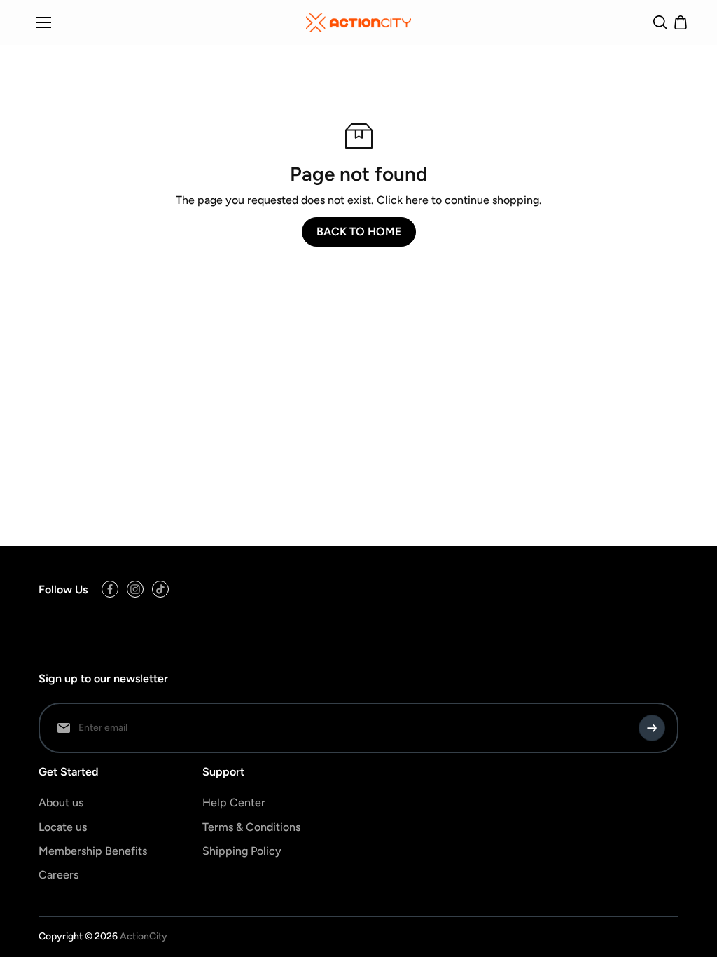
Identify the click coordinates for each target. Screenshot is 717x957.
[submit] (652, 728)
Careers (58, 874)
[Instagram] (135, 589)
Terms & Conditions (251, 827)
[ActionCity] (358, 23)
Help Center (233, 802)
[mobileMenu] (43, 22)
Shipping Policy (241, 851)
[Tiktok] (160, 589)
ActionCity (143, 936)
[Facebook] (110, 589)
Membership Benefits (93, 851)
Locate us (63, 827)
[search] (660, 22)
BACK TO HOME (358, 231)
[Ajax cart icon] (680, 22)
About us (61, 802)
